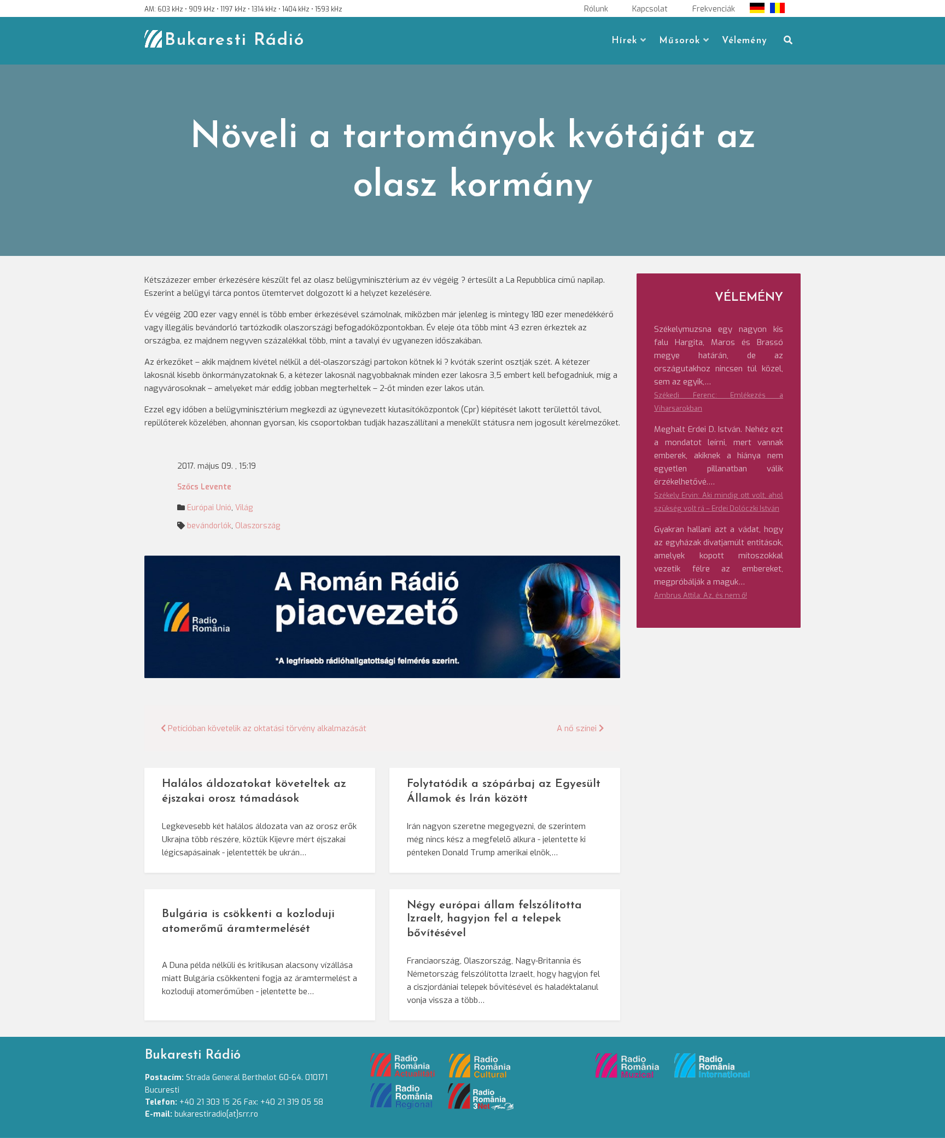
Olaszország (257, 526)
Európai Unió (209, 508)
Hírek (624, 40)
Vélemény (744, 40)
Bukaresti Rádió (235, 40)
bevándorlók (209, 526)
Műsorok (679, 40)
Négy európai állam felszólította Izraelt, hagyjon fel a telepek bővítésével (494, 919)
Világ (244, 508)
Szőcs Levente (204, 487)
